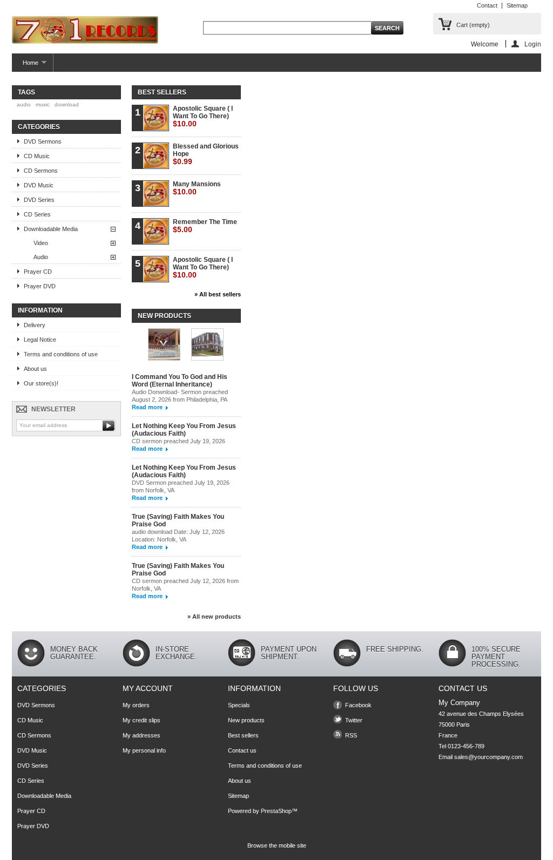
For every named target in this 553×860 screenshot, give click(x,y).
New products (164, 316)
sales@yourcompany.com (488, 757)
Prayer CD (38, 271)
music (43, 104)
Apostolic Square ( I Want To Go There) (203, 116)
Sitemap (517, 5)
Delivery (34, 325)
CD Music (37, 156)
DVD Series (39, 200)
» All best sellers (217, 294)
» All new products (214, 616)
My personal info (144, 750)
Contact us (242, 750)
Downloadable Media (51, 229)
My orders (136, 705)
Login (532, 44)
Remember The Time (205, 226)
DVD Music (38, 185)
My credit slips (141, 720)
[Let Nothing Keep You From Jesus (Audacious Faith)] (207, 345)
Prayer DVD (40, 286)
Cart (473, 25)
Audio (40, 257)
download (67, 104)
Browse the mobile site (276, 845)
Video (40, 243)
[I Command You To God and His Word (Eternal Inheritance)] (164, 345)
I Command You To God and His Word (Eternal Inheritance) (179, 380)
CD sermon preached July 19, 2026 (179, 441)
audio (24, 104)
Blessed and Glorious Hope (206, 154)
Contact (487, 5)
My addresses (141, 735)
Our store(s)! (41, 383)
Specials (239, 705)
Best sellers (162, 92)
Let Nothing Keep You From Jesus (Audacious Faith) (184, 429)
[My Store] (85, 30)
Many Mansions (197, 188)
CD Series (37, 214)
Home (25, 65)
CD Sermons (41, 170)
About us (35, 368)
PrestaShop (276, 811)
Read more (147, 407)
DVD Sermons (43, 141)
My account (148, 688)
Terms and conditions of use (61, 354)
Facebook (358, 705)
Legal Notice (40, 339)
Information (40, 310)
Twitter (353, 720)
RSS (351, 735)
